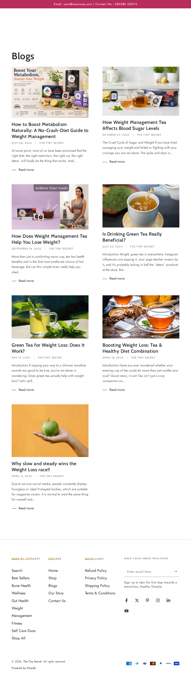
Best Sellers (20, 578)
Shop (52, 578)
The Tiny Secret (32, 661)
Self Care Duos (23, 630)
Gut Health (20, 600)
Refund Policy (96, 570)
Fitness (17, 623)
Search (17, 570)
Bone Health (21, 585)
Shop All (18, 638)
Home (53, 570)
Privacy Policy (96, 578)
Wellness (18, 593)
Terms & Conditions (100, 593)
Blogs (52, 585)
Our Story (56, 593)
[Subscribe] (176, 571)
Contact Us (56, 600)
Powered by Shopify (24, 668)
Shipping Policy (97, 585)
